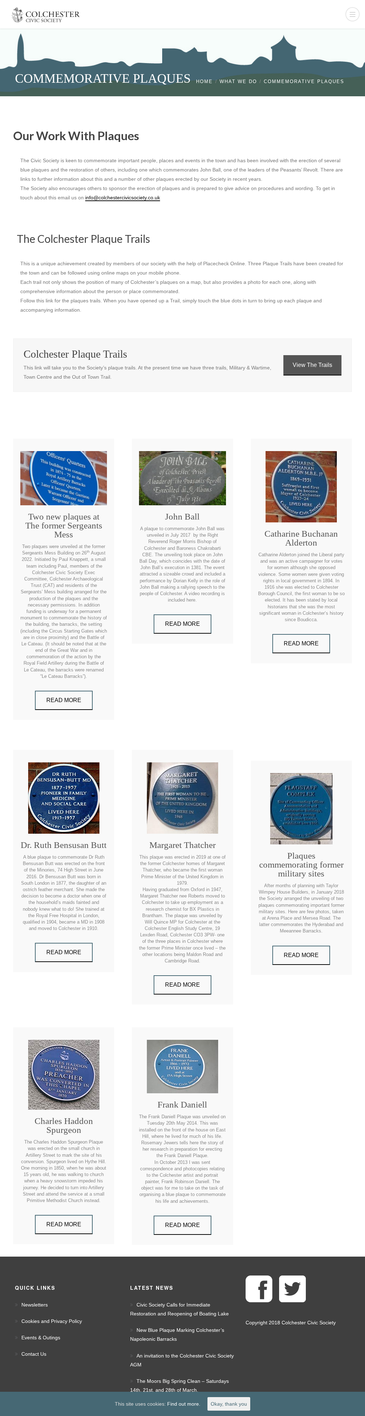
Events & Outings (40, 1337)
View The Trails (312, 365)
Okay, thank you (229, 1404)
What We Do (238, 81)
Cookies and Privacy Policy (51, 1321)
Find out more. (183, 1404)
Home (204, 81)
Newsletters (34, 1305)
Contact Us (33, 1354)
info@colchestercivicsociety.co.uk (122, 197)
